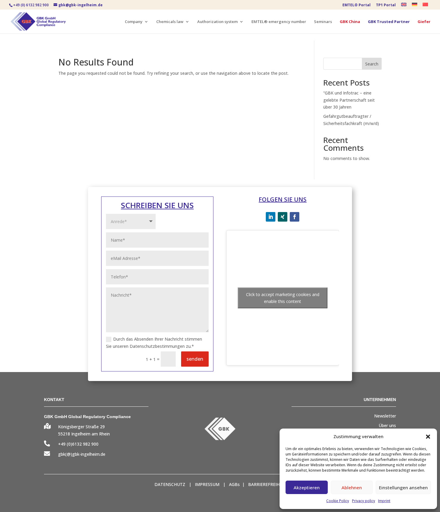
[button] (428, 437)
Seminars (323, 21)
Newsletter (385, 416)
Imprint (384, 500)
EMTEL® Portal (356, 5)
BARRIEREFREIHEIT (267, 484)
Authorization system (217, 21)
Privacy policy (363, 500)
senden (194, 359)
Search (371, 64)
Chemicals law (169, 21)
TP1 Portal (386, 5)
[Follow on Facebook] (294, 217)
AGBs (234, 484)
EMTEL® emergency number (278, 21)
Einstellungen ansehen (403, 487)
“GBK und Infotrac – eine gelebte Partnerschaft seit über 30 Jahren (349, 100)
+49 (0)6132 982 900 (78, 444)
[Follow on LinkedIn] (270, 217)
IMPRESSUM (207, 484)
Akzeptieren (307, 487)
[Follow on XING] (282, 217)
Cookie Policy (337, 500)
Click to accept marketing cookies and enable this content (282, 298)
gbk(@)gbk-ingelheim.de (81, 454)
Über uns (387, 425)
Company (133, 21)
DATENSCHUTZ (169, 484)
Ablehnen (352, 487)
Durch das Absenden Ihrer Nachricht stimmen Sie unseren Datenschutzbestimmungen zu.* (154, 342)
